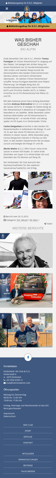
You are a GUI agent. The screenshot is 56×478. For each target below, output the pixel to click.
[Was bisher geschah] (28, 190)
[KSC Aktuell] (3, 236)
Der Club (28, 425)
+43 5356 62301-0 (14, 380)
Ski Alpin (34, 220)
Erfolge (28, 436)
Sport (28, 430)
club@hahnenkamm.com (18, 382)
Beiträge (28, 465)
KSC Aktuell (22, 220)
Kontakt (28, 442)
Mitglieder (28, 453)
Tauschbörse (28, 471)
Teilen (49, 223)
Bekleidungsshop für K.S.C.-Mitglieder (24, 2)
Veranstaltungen (28, 459)
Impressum (9, 413)
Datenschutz (10, 416)
